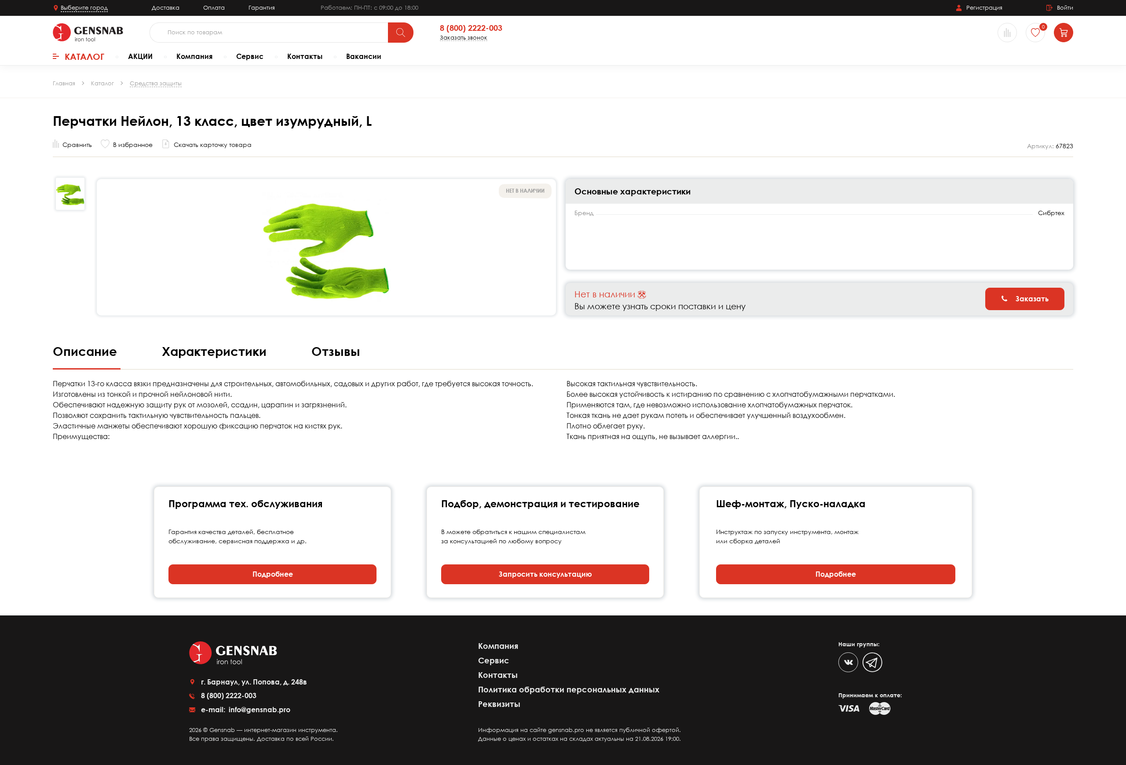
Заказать (1031, 298)
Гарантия (262, 7)
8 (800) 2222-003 (471, 28)
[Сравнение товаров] (1007, 32)
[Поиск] (400, 32)
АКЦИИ (140, 56)
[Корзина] (1063, 32)
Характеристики (216, 351)
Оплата (214, 7)
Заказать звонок (463, 37)
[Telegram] (872, 662)
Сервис (249, 56)
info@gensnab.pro (258, 709)
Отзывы (335, 351)
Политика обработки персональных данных (568, 689)
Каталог (84, 56)
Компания (194, 56)
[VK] (848, 662)
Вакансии (363, 56)
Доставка (165, 7)
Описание (87, 351)
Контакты (304, 56)
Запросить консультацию (545, 574)
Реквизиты (499, 704)
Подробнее (272, 574)
